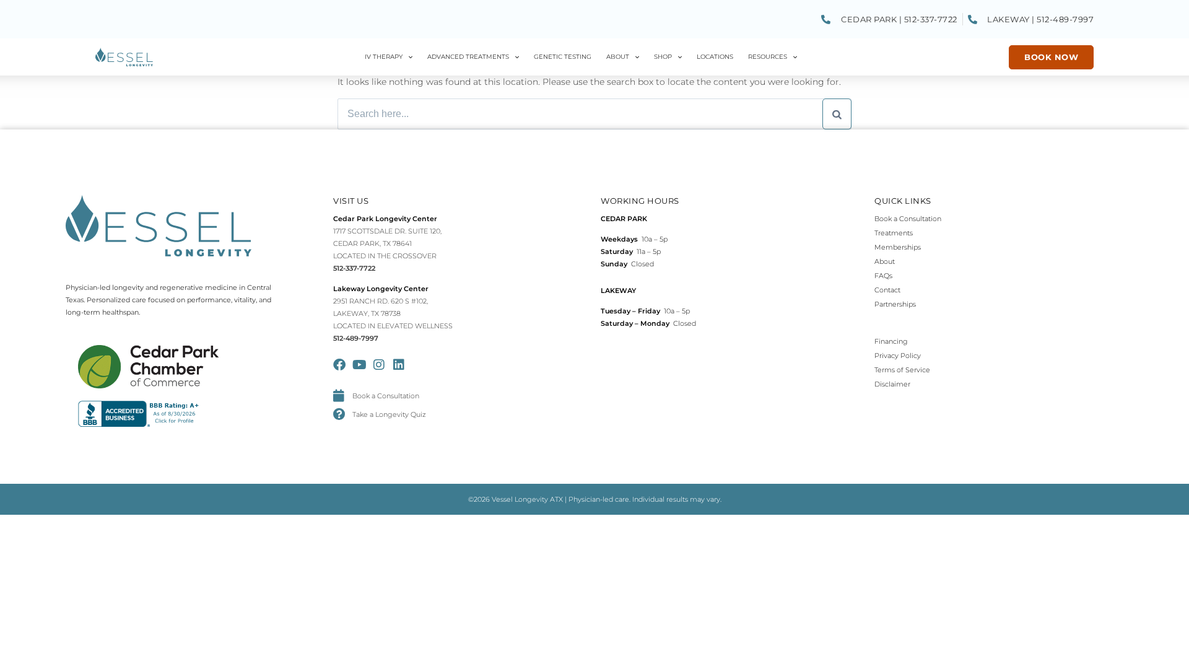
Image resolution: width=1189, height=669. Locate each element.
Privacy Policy (897, 355)
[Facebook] (339, 365)
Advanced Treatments (468, 57)
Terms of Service (902, 369)
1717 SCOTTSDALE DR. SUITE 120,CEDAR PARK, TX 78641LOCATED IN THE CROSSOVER (387, 243)
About (617, 57)
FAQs (883, 275)
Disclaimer (892, 384)
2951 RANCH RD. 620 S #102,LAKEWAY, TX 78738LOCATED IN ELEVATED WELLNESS (393, 313)
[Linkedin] (399, 365)
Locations (715, 57)
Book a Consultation (907, 218)
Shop (663, 57)
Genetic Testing (562, 57)
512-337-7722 (354, 268)
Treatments (893, 233)
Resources (767, 57)
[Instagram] (379, 365)
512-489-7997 (355, 338)
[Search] (837, 113)
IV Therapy (384, 57)
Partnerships (895, 304)
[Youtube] (359, 365)
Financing (891, 341)
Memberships (897, 247)
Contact (887, 290)
